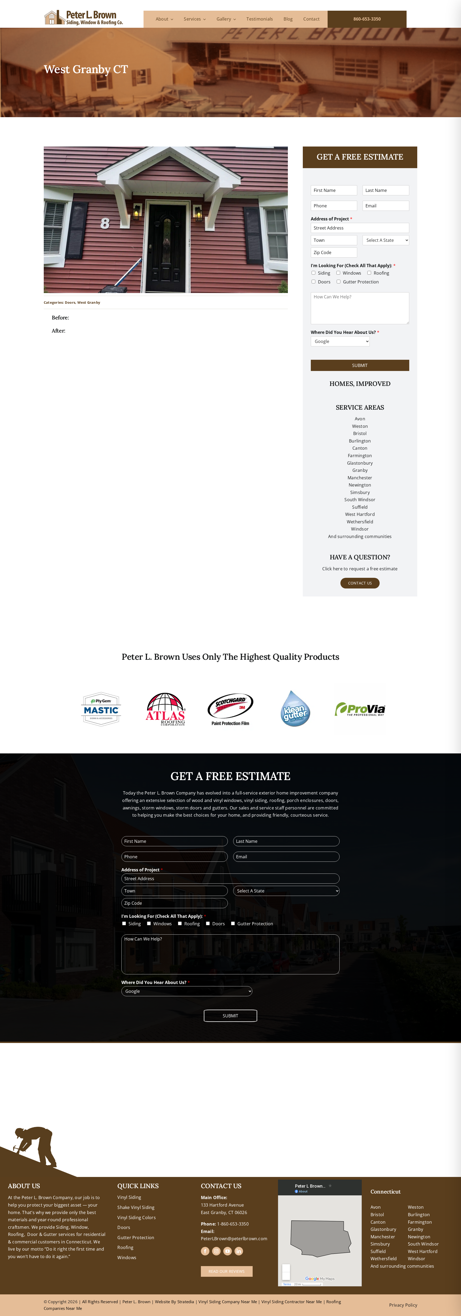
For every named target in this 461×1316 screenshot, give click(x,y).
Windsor (417, 1259)
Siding (324, 273)
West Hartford (423, 1251)
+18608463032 (23, 1183)
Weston (360, 426)
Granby (360, 470)
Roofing (381, 273)
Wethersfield (384, 1259)
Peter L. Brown (136, 1301)
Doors (70, 302)
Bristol (360, 433)
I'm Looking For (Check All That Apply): (353, 265)
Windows (352, 273)
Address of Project (331, 219)
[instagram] (216, 1251)
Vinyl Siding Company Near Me (227, 1301)
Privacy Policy (403, 1305)
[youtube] (227, 1251)
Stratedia (185, 1301)
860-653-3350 (367, 19)
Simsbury (380, 1244)
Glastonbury (360, 463)
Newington (419, 1237)
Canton (359, 448)
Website (163, 1301)
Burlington (360, 441)
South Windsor (423, 1244)
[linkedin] (239, 1251)
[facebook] (205, 1251)
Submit (360, 365)
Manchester (360, 478)
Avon (360, 419)
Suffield (378, 1251)
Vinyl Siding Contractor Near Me (291, 1301)
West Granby (88, 302)
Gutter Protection (361, 282)
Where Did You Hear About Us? (345, 332)
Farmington (420, 1222)
